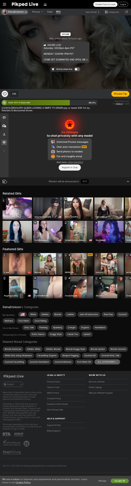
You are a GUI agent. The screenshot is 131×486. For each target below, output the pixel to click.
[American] (22, 314)
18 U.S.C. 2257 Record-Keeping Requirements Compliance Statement (34, 466)
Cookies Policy (54, 398)
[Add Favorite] (5, 94)
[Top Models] (45, 4)
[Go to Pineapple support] (26, 444)
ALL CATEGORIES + (107, 362)
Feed (49, 11)
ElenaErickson (12, 307)
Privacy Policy (53, 382)
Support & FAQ (54, 425)
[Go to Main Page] (25, 4)
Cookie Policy (23, 482)
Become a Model (96, 382)
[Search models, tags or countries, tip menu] (126, 12)
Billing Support (54, 431)
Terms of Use (53, 387)
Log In (123, 4)
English (10, 384)
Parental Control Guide (57, 404)
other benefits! (75, 162)
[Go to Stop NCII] (12, 453)
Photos (37, 11)
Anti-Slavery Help (55, 410)
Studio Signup (95, 387)
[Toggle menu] (4, 4)
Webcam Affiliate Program (101, 393)
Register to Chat (69, 167)
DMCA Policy (53, 393)
